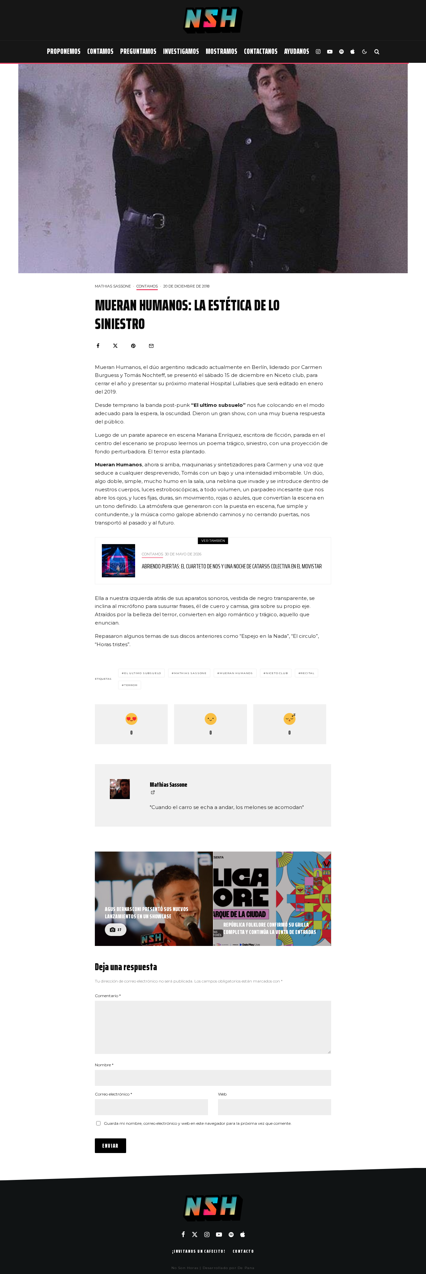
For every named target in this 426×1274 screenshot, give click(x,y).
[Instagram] (318, 52)
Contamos (100, 51)
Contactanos (261, 51)
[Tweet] (115, 345)
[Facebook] (183, 1234)
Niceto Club (277, 673)
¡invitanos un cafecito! (198, 1251)
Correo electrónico (113, 1094)
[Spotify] (341, 52)
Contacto (243, 1251)
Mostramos (221, 51)
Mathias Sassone (113, 286)
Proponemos (64, 51)
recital (308, 673)
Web (222, 1094)
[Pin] (133, 345)
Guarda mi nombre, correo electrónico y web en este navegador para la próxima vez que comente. (198, 1123)
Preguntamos (138, 51)
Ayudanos (296, 51)
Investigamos (181, 51)
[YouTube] (330, 52)
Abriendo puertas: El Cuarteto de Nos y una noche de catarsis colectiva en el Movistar (232, 566)
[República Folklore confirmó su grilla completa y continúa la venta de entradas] (272, 899)
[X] (194, 1234)
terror (130, 685)
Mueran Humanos (236, 673)
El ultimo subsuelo (142, 673)
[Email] (151, 345)
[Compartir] (98, 345)
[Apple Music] (352, 52)
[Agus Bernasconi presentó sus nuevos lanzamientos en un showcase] (154, 899)
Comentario (108, 995)
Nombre (104, 1064)
